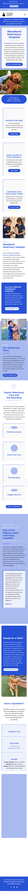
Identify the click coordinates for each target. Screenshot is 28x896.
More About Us (12, 308)
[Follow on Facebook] (11, 887)
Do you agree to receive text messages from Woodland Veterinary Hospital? (11, 801)
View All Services (14, 506)
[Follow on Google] (17, 887)
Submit (7, 834)
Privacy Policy (16, 816)
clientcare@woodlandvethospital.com (15, 3)
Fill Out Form (14, 207)
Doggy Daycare (14, 495)
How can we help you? (10, 819)
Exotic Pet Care (14, 455)
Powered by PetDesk (9, 881)
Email (5, 788)
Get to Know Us (10, 375)
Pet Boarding (14, 478)
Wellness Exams (14, 432)
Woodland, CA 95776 (14, 748)
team (22, 267)
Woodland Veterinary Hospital (15, 43)
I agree (7, 805)
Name (5, 775)
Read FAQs (14, 134)
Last (4, 785)
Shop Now (14, 170)
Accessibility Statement (14, 883)
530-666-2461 (14, 1)
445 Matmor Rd (14, 746)
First (4, 780)
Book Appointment (14, 9)
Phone (5, 794)
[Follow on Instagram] (14, 887)
